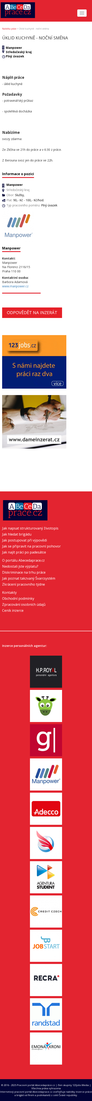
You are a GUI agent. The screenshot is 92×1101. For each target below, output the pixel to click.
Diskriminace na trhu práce (24, 572)
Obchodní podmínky (18, 598)
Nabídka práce (9, 28)
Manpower (14, 48)
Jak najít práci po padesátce (24, 552)
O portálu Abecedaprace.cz (23, 560)
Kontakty (9, 592)
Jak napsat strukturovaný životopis (30, 528)
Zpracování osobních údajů (24, 604)
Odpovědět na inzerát (32, 312)
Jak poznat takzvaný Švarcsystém (28, 578)
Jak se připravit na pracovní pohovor (31, 546)
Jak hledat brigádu (16, 534)
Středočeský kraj (19, 52)
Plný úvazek (15, 56)
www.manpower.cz (15, 286)
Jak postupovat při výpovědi (24, 540)
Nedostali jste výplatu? (20, 566)
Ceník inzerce (13, 610)
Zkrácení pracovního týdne (23, 584)
